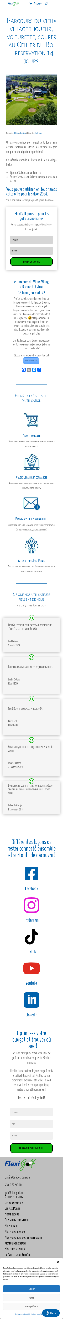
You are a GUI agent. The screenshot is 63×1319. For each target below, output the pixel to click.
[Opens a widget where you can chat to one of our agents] (51, 1313)
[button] (58, 1261)
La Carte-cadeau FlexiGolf (18, 1255)
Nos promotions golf (15, 1231)
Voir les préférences (31, 1306)
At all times (38, 133)
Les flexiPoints (12, 1208)
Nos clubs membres (15, 1249)
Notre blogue (12, 1214)
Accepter (32, 1288)
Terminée (23, 133)
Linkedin (31, 1015)
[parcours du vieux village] (31, 124)
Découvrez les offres (31, 360)
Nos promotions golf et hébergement (24, 1237)
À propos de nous (14, 1196)
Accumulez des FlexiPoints (31, 560)
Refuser (31, 1297)
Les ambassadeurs (14, 1202)
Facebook (31, 888)
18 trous (16, 133)
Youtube (31, 983)
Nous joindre (11, 1226)
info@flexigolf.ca (14, 1192)
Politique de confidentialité (22, 1314)
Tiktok (31, 951)
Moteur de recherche (15, 1243)
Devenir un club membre (17, 1220)
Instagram (32, 920)
